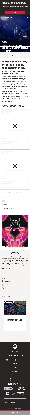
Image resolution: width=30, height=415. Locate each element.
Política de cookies (9, 8)
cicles (15, 364)
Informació (15, 371)
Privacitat (15, 408)
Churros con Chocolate (8, 208)
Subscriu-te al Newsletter (13, 355)
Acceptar (15, 12)
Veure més (4, 268)
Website (12, 192)
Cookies (19, 408)
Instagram (5, 192)
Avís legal (10, 408)
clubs (15, 367)
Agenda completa (13, 336)
